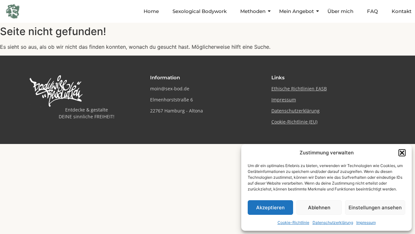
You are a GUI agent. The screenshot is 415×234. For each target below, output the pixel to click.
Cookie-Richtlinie (293, 222)
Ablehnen (319, 207)
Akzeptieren (270, 207)
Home (151, 11)
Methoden (253, 11)
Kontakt (401, 11)
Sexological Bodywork (199, 11)
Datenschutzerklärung (333, 222)
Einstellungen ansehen (375, 207)
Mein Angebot (296, 11)
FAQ (372, 11)
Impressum (366, 222)
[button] (402, 153)
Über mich (340, 11)
